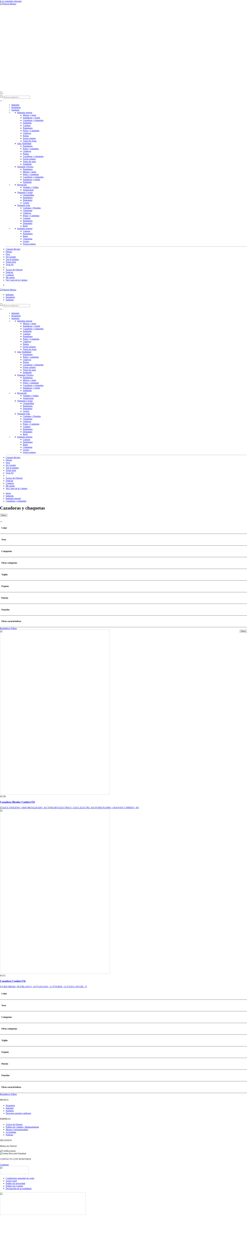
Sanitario (15, 110)
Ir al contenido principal (10, 1)
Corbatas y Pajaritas (32, 208)
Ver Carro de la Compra (16, 280)
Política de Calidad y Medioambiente (22, 1127)
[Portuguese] (243, 290)
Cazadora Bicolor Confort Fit (17, 801)
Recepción (22, 184)
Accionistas (11, 1132)
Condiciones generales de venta (20, 1178)
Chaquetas (27, 210)
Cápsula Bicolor (13, 249)
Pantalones (28, 128)
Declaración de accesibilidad (18, 1188)
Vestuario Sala (23, 205)
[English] (237, 290)
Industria (15, 105)
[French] (240, 290)
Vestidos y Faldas (31, 187)
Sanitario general (24, 228)
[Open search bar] (1, 93)
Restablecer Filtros (8, 628)
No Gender (11, 257)
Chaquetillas (28, 195)
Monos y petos (29, 115)
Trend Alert (11, 262)
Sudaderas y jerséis (31, 117)
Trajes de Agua (29, 141)
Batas (25, 236)
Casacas (26, 231)
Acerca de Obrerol (14, 269)
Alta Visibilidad (24, 143)
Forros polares (29, 138)
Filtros (3, 515)
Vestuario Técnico (25, 166)
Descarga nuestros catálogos (18, 1113)
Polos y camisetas (31, 148)
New (8, 254)
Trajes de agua (29, 161)
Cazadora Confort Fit (13, 981)
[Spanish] (245, 290)
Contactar (4, 1164)
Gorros (26, 203)
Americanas (28, 190)
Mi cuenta (10, 277)
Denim (9, 251)
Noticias (9, 272)
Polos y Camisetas (31, 130)
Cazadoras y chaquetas (33, 120)
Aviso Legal (11, 1181)
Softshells (27, 123)
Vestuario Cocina (25, 192)
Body (25, 226)
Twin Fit (9, 264)
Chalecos (27, 133)
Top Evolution (12, 259)
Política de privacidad (15, 1183)
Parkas (26, 136)
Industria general (24, 112)
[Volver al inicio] (8, 4)
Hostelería (16, 107)
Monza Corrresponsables (17, 1129)
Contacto (10, 275)
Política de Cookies (14, 1186)
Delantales (27, 200)
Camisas (26, 125)
